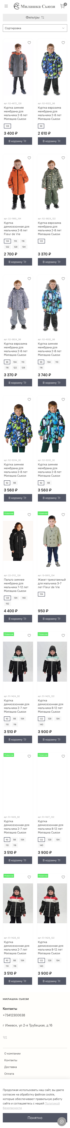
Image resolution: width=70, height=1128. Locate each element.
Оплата (9, 1073)
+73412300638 (14, 1015)
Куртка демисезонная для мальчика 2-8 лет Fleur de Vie (16, 228)
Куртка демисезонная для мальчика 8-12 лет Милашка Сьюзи (50, 705)
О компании (12, 1053)
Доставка (10, 1067)
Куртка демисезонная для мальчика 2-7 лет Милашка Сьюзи (16, 705)
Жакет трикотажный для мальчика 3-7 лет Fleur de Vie (52, 583)
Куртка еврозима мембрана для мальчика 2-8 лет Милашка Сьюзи (49, 113)
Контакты (10, 1060)
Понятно (35, 1117)
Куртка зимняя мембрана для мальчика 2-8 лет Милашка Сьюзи (15, 113)
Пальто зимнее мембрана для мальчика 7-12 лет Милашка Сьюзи (16, 585)
